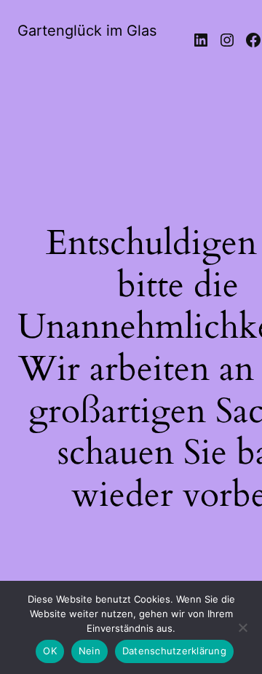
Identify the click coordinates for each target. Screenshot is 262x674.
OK (50, 651)
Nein (89, 651)
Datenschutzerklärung (174, 651)
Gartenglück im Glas (86, 30)
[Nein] (242, 631)
